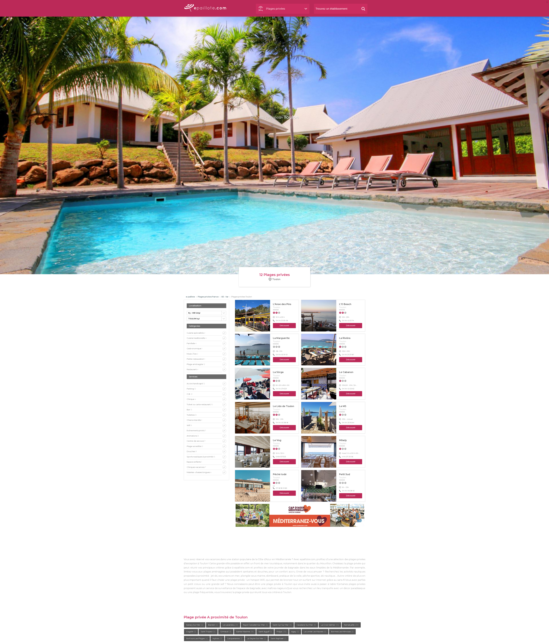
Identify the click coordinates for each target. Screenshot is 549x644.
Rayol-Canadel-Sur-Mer (255, 625)
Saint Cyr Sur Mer (282, 625)
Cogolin (191, 631)
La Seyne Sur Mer (256, 638)
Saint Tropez (208, 631)
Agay (295, 631)
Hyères (217, 638)
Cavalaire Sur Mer (306, 625)
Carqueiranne (234, 638)
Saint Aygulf (265, 631)
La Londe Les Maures (315, 631)
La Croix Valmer (330, 625)
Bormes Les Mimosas (342, 631)
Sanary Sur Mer (194, 625)
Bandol (213, 625)
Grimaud (225, 631)
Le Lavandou (230, 625)
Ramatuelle (351, 625)
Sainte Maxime (245, 631)
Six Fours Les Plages (197, 638)
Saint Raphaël (278, 638)
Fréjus (281, 631)
